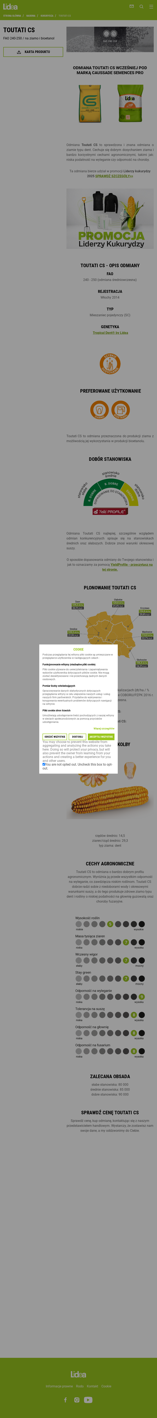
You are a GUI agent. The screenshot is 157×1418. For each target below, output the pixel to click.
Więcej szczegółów (104, 728)
